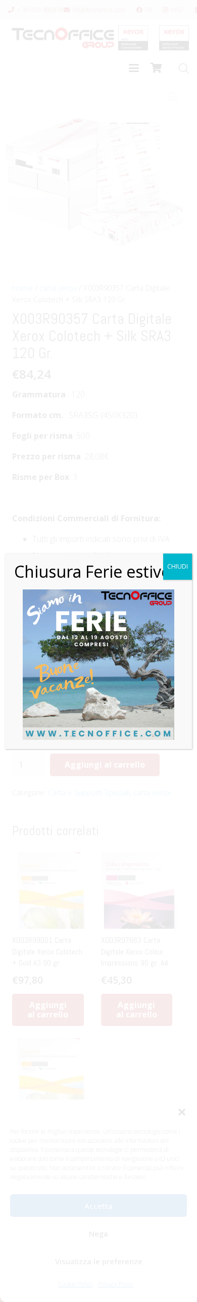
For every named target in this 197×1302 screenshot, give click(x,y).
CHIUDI (177, 566)
